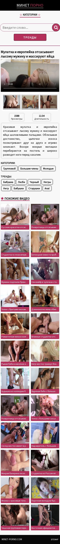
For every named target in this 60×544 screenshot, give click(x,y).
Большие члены (29, 168)
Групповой (9, 168)
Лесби (21, 182)
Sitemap (54, 539)
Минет (30, 5)
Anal (47, 188)
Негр (6, 188)
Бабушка (8, 182)
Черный (34, 182)
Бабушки (19, 188)
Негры (47, 182)
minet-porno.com (12, 539)
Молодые (48, 168)
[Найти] (56, 27)
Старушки (34, 188)
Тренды (30, 37)
